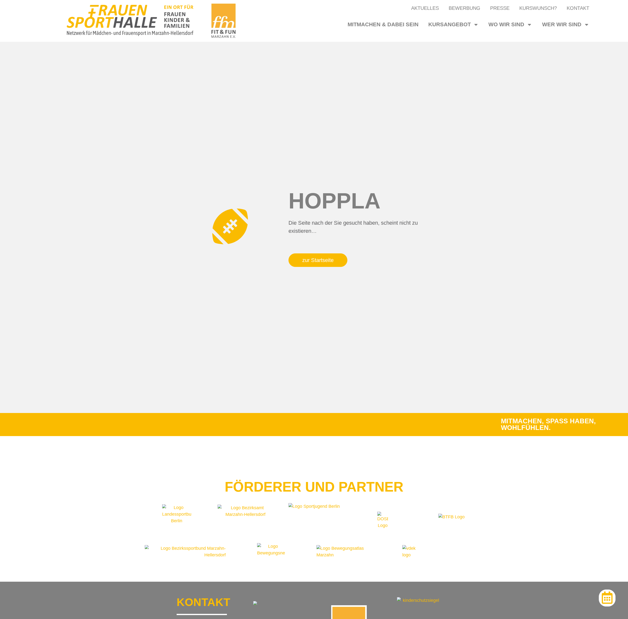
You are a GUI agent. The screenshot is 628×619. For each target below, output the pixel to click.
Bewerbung (464, 8)
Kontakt (578, 8)
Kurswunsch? (538, 8)
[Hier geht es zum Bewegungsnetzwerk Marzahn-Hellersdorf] (271, 552)
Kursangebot (449, 24)
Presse (500, 8)
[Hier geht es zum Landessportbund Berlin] (177, 520)
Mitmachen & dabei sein (383, 24)
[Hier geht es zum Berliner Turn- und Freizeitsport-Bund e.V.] (451, 521)
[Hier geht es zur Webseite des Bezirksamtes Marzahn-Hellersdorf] (245, 521)
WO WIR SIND (506, 24)
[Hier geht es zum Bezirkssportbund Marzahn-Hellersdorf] (185, 551)
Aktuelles (425, 8)
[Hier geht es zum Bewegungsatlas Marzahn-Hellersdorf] (349, 551)
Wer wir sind (561, 24)
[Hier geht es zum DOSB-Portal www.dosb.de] (382, 521)
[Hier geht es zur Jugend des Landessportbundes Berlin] (314, 520)
